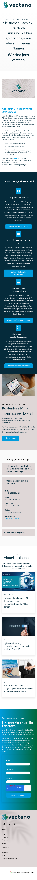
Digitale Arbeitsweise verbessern (18, 273)
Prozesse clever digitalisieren (18, 366)
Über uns (5, 840)
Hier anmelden (10, 438)
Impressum (5, 852)
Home (4, 834)
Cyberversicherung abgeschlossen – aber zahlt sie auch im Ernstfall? (18, 646)
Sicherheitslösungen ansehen (18, 320)
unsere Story (16, 158)
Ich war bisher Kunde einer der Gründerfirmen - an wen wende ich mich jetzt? (19, 469)
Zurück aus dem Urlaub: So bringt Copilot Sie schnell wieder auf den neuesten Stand (18, 688)
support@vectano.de (12, 518)
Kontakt (4, 843)
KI (4, 640)
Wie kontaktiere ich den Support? (17, 482)
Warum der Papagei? (15, 532)
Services (5, 837)
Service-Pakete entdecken (18, 226)
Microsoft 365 (9, 594)
